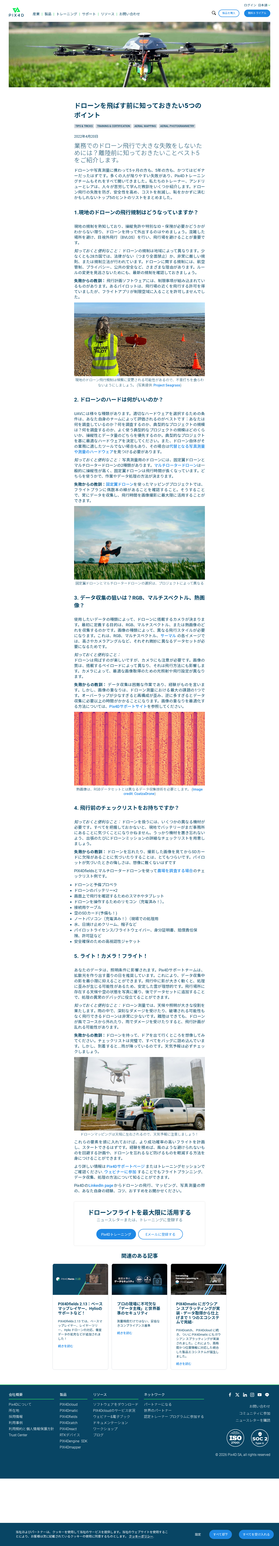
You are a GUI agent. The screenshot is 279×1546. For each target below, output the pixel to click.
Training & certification (113, 126)
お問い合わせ (129, 14)
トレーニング (66, 14)
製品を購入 (228, 13)
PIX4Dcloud (69, 1404)
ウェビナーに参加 (120, 1172)
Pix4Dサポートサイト (128, 706)
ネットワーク (154, 1395)
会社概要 (16, 1395)
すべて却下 (220, 1534)
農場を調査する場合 (175, 870)
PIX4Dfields (68, 1417)
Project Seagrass (166, 385)
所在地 (14, 1411)
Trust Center (18, 1435)
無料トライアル (257, 13)
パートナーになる (158, 1404)
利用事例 (16, 1423)
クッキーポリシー (141, 1536)
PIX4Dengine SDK (73, 1441)
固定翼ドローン (120, 484)
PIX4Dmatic (69, 1411)
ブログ (98, 1435)
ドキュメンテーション (110, 1423)
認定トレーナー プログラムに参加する (174, 1417)
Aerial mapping (145, 126)
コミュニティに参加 (254, 1413)
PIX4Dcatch (69, 1423)
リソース (107, 14)
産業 (36, 14)
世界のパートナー (158, 1411)
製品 (47, 14)
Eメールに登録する (160, 1234)
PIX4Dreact (68, 1429)
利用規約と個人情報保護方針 (31, 1429)
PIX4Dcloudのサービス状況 (114, 1411)
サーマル (168, 635)
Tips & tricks (84, 126)
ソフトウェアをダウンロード (115, 1404)
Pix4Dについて (20, 1404)
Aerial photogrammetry (177, 126)
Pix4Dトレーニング (116, 1234)
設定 (198, 1534)
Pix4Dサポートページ (126, 1166)
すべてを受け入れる (256, 1534)
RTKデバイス (70, 1435)
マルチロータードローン (175, 465)
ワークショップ (105, 1429)
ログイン (250, 5)
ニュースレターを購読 (253, 1420)
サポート (89, 14)
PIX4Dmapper (70, 1447)
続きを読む (65, 1346)
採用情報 (16, 1417)
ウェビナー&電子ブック (111, 1417)
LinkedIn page (100, 1185)
